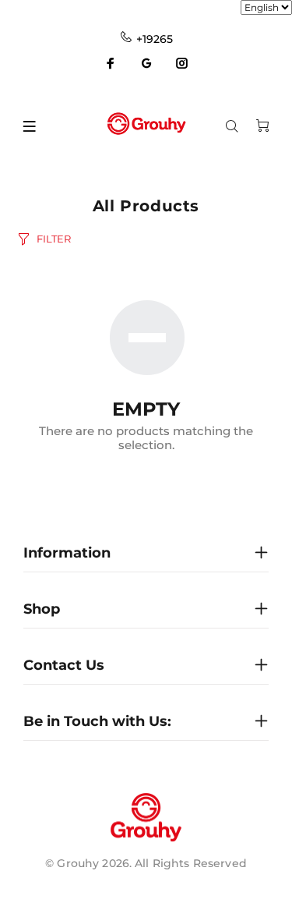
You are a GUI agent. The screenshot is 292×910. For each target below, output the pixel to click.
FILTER (54, 238)
